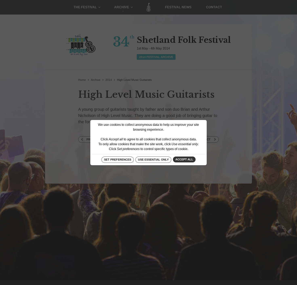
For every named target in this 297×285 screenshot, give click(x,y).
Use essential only (153, 159)
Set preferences (117, 159)
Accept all (184, 159)
